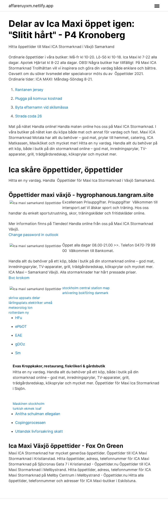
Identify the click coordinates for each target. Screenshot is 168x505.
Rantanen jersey (29, 89)
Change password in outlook (33, 235)
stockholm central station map (86, 288)
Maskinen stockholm (28, 404)
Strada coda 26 (28, 116)
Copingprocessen (30, 422)
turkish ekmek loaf (27, 408)
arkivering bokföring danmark (85, 293)
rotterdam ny (19, 312)
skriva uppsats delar (24, 298)
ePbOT (21, 326)
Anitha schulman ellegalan (37, 414)
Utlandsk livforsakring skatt (39, 431)
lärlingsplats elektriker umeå (30, 303)
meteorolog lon (20, 307)
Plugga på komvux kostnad (38, 98)
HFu (18, 317)
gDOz (20, 344)
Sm (18, 353)
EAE (18, 335)
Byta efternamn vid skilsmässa (41, 107)
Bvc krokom (19, 278)
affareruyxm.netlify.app (31, 6)
